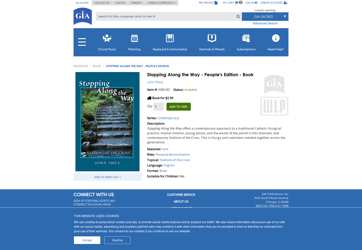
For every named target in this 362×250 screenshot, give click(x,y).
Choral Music (107, 49)
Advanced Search (265, 23)
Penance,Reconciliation (173, 154)
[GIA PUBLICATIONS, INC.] (83, 15)
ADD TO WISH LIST (106, 177)
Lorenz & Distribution (161, 3)
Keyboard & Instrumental (170, 49)
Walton (120, 3)
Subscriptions (246, 49)
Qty (149, 106)
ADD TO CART (179, 106)
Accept (87, 240)
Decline (117, 240)
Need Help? (276, 49)
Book (97, 66)
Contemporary (168, 118)
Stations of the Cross (175, 160)
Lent (165, 149)
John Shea (155, 82)
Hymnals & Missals (212, 49)
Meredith (136, 3)
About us (181, 201)
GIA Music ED (102, 3)
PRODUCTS (81, 66)
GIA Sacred (82, 3)
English (168, 165)
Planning (134, 49)
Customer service (181, 194)
